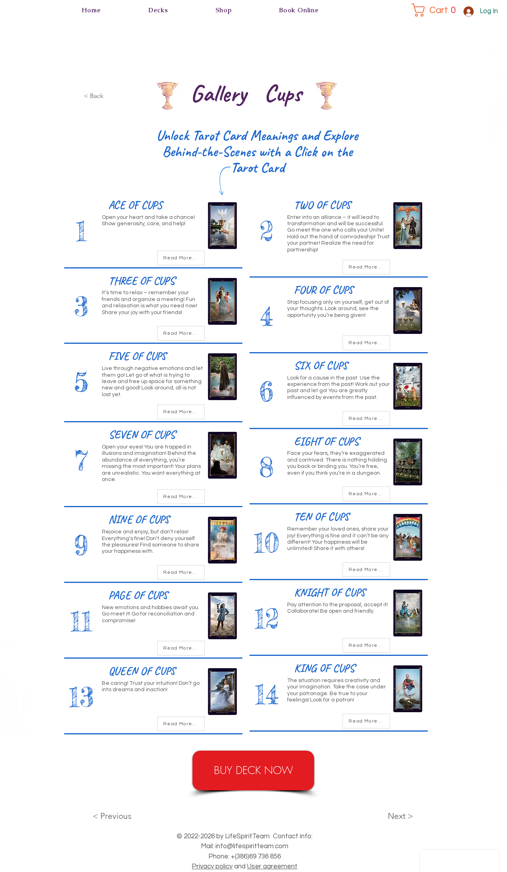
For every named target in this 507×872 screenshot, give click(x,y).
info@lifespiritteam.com (251, 846)
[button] (158, 10)
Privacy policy (212, 866)
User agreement (272, 866)
